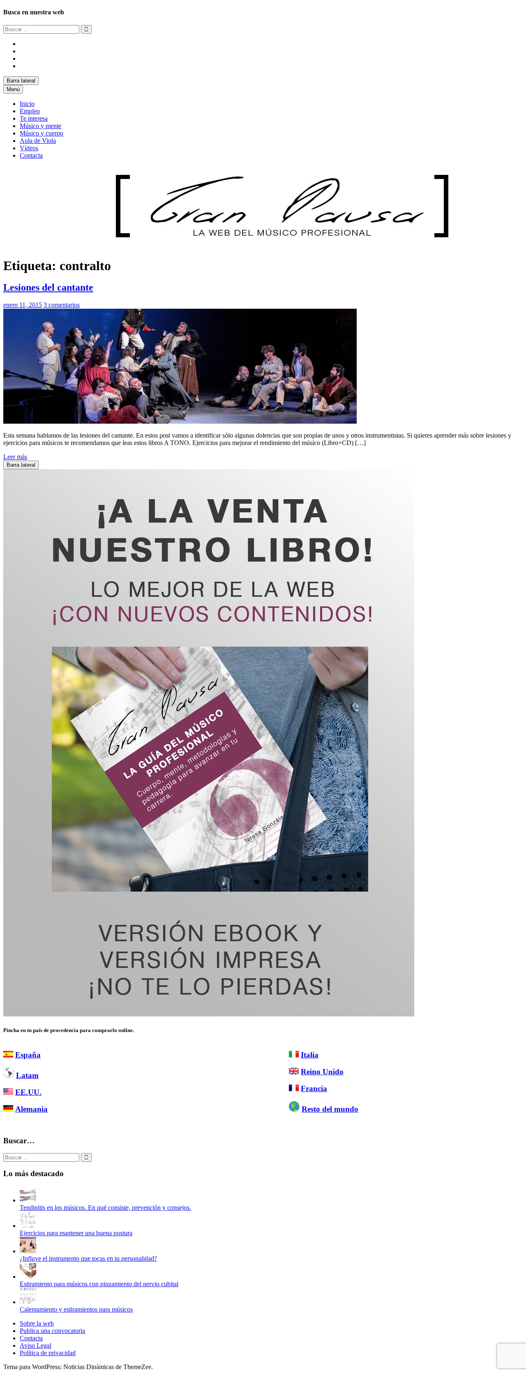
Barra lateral (21, 81)
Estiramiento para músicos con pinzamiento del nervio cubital (99, 1283)
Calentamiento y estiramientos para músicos (76, 1309)
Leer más (15, 456)
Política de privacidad (48, 1352)
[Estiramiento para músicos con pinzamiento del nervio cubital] (28, 1276)
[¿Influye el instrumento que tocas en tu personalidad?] (28, 1251)
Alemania (31, 1109)
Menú (13, 89)
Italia (309, 1055)
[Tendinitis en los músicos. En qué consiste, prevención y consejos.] (28, 1200)
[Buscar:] (42, 28)
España (28, 1055)
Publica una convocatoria (52, 1330)
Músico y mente (40, 125)
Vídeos (29, 148)
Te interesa (34, 118)
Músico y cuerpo (41, 133)
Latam (27, 1075)
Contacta (31, 155)
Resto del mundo (330, 1109)
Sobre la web (37, 1323)
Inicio (27, 103)
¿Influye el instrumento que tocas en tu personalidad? (88, 1258)
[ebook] (208, 1014)
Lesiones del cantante (48, 287)
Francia (314, 1088)
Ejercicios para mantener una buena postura (76, 1232)
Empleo (30, 111)
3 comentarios (62, 304)
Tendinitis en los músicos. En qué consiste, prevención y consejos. (105, 1207)
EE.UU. (28, 1092)
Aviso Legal (35, 1345)
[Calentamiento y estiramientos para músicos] (28, 1301)
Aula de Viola (38, 140)
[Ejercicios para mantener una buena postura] (28, 1225)
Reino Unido (322, 1071)
